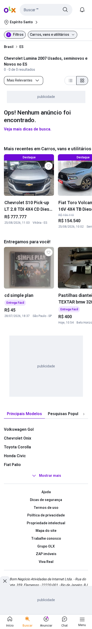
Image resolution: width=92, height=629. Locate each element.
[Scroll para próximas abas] (83, 414)
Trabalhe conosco (46, 538)
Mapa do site (46, 531)
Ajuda (46, 492)
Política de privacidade (46, 515)
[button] (46, 10)
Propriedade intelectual (46, 523)
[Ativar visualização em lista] (70, 80)
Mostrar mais (50, 476)
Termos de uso (46, 508)
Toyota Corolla (17, 447)
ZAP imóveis (46, 554)
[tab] (24, 414)
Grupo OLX (46, 546)
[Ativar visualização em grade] (82, 80)
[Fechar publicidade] (5, 581)
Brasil (8, 46)
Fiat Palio (12, 464)
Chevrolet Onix (17, 438)
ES (21, 46)
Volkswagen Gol (19, 429)
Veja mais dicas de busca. (27, 129)
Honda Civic (15, 456)
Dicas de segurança (46, 500)
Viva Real (46, 562)
